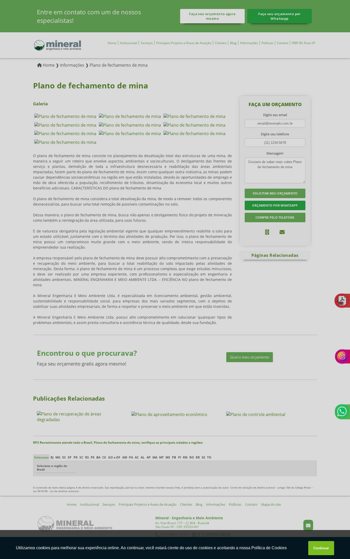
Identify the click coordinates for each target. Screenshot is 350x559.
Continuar (321, 548)
